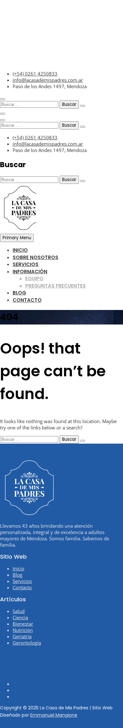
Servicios (25, 264)
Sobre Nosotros (35, 257)
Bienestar (23, 624)
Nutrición (23, 630)
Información (30, 271)
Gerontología (27, 643)
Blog (19, 292)
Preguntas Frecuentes (55, 285)
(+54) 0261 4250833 (35, 73)
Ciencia (20, 617)
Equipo (34, 278)
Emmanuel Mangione (53, 715)
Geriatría (22, 636)
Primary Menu (17, 238)
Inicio (20, 250)
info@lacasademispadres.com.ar (48, 80)
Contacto (27, 300)
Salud (19, 611)
